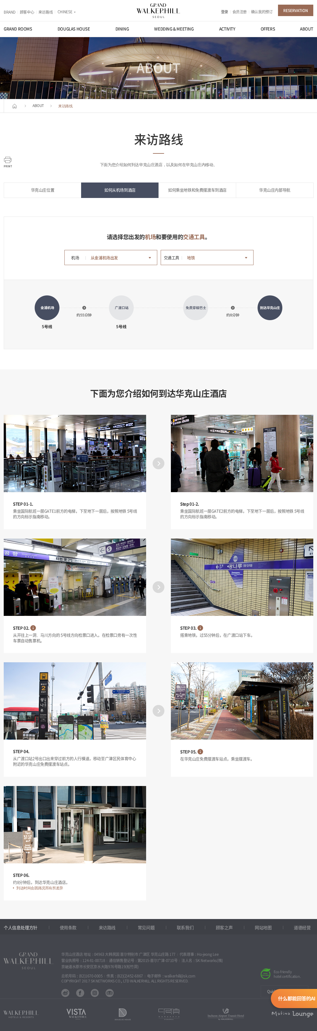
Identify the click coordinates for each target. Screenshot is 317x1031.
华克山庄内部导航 (274, 190)
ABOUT (306, 29)
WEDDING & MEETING (173, 29)
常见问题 (146, 928)
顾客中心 (27, 12)
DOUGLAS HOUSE (74, 29)
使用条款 (68, 928)
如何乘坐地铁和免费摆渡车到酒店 (197, 190)
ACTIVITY (227, 29)
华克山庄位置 (42, 190)
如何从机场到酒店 (120, 190)
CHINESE (65, 12)
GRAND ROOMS (18, 29)
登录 (224, 12)
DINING (122, 29)
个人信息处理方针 (20, 928)
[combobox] (121, 258)
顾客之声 (224, 928)
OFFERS (268, 29)
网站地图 (263, 928)
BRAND (9, 12)
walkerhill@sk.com (179, 976)
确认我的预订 (262, 12)
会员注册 (239, 12)
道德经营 (302, 928)
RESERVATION (295, 10)
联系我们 (185, 928)
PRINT (8, 162)
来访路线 (45, 12)
